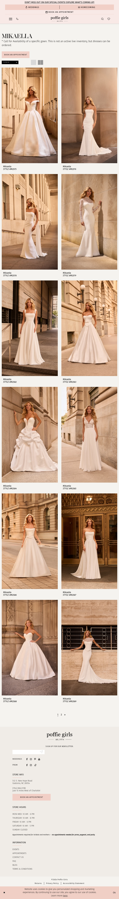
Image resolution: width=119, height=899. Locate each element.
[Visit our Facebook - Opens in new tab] (27, 759)
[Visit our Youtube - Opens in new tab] (39, 759)
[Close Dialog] (4, 892)
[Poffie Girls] (59, 19)
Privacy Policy (52, 883)
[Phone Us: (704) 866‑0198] (17, 19)
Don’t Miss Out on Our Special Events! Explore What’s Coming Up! (59, 2)
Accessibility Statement (73, 883)
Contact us (18, 857)
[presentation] (30, 115)
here (65, 896)
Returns (38, 883)
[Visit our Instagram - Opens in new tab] (31, 759)
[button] (10, 19)
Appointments (19, 853)
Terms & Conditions (22, 869)
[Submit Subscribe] (41, 752)
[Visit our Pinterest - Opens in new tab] (35, 759)
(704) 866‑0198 (19, 788)
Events (15, 849)
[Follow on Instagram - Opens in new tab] (31, 765)
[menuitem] (32, 7)
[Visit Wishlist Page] (109, 19)
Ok (114, 892)
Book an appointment (31, 797)
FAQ (14, 861)
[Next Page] (65, 715)
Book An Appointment (15, 55)
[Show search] (102, 19)
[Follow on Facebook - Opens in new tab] (27, 765)
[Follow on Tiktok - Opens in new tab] (35, 765)
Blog (14, 865)
